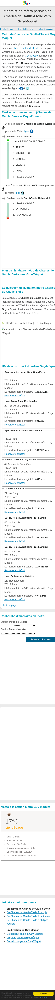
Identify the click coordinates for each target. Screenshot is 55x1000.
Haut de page (9, 605)
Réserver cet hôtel (14, 395)
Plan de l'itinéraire (25, 29)
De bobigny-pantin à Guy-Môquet (25, 933)
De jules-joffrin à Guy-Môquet (23, 937)
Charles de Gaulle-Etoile (26, 48)
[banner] (27, 3)
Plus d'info (43, 997)
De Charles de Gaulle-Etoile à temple (27, 912)
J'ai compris (43, 994)
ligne (27, 131)
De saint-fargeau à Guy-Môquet (24, 941)
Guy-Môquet (31, 55)
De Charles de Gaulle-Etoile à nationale (28, 916)
